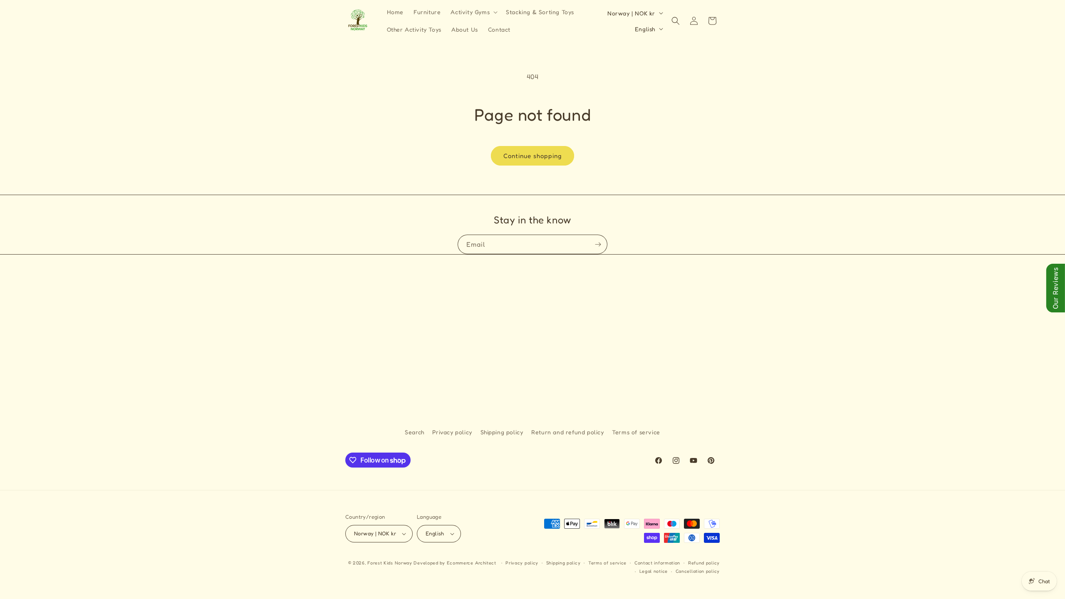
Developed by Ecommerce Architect (455, 563)
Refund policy (704, 563)
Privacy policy (452, 432)
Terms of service (636, 432)
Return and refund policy (567, 432)
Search (414, 432)
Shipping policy (501, 432)
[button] (473, 12)
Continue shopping (532, 156)
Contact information (657, 563)
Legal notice (653, 571)
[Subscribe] (598, 244)
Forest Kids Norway (389, 563)
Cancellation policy (698, 571)
